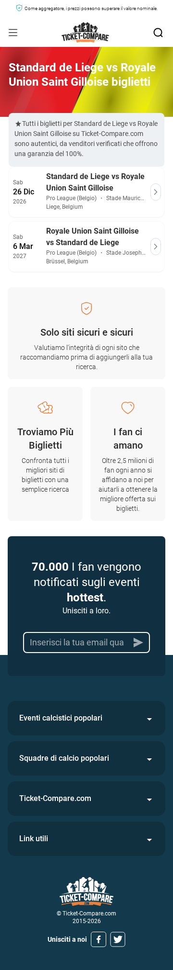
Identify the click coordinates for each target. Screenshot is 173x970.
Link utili (33, 838)
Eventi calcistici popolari (60, 717)
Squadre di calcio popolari (64, 758)
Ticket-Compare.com (55, 798)
